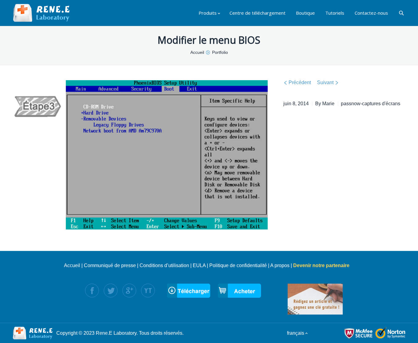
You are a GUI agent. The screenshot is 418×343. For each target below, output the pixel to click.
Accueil (72, 265)
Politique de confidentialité (238, 265)
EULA (199, 265)
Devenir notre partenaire (321, 265)
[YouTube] (148, 290)
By (324, 103)
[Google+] (129, 290)
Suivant (325, 82)
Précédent (300, 82)
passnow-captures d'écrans (370, 103)
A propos (279, 265)
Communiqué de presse (110, 265)
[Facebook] (92, 290)
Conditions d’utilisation (164, 265)
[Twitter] (111, 290)
